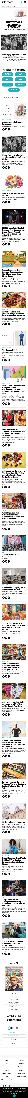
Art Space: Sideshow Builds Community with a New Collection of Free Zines (13, 704)
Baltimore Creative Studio (6, 1080)
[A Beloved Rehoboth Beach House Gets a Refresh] (14, 576)
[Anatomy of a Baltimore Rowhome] (14, 16)
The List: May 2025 (10, 555)
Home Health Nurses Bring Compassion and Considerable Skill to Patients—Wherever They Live (13, 390)
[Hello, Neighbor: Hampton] (14, 811)
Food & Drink (5, 309)
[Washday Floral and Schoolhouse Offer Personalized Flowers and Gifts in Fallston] (14, 501)
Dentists (7, 79)
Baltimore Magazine (13, 2)
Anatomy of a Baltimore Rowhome (14, 25)
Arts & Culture (5, 225)
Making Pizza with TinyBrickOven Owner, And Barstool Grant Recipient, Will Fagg (13, 432)
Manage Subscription (14, 1003)
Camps (20, 74)
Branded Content (21, 1073)
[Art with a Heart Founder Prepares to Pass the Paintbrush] (14, 930)
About (6, 1060)
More (12, 90)
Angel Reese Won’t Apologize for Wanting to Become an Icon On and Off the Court (13, 903)
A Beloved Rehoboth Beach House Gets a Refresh (13, 588)
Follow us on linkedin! (16, 1020)
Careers (6, 1063)
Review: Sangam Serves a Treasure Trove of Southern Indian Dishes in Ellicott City (14, 785)
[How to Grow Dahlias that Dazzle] (14, 182)
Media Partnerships (6, 1073)
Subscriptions (7, 1067)
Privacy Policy (21, 1067)
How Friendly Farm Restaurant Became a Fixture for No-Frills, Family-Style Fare (11, 667)
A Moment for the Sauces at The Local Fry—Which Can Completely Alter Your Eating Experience (14, 474)
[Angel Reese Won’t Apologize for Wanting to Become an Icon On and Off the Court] (14, 888)
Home (3, 6)
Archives (7, 6)
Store (7, 1076)
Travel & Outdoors (6, 191)
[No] (26, 1092)
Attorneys (8, 74)
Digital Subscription (14, 1000)
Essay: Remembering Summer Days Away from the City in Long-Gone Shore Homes (12, 273)
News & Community (6, 119)
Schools (20, 84)
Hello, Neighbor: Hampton (13, 822)
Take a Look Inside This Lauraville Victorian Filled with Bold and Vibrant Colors (13, 626)
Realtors (7, 84)
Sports (3, 897)
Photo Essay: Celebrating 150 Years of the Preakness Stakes (14, 55)
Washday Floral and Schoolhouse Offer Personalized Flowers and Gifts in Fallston (13, 516)
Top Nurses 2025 (9, 350)
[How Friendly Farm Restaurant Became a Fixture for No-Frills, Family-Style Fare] (14, 652)
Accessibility (21, 1070)
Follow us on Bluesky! (14, 1020)
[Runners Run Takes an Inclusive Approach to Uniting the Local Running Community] (14, 729)
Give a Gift (14, 996)
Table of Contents (14, 1006)
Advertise (7, 1070)
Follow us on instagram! (19, 1020)
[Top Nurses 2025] (14, 338)
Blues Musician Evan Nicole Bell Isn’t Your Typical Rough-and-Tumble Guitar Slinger (14, 861)
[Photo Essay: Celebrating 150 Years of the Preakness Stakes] (14, 42)
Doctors (20, 79)
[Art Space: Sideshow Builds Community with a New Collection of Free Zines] (14, 691)
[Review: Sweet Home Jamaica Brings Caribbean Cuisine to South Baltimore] (14, 300)
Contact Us (21, 1060)
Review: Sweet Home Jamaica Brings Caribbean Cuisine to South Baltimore (13, 314)
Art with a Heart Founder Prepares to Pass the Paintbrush (13, 943)
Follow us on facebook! (8, 1020)
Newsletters (14, 1009)
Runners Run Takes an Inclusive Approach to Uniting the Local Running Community (13, 743)
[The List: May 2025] (14, 543)
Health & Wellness (6, 347)
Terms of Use (21, 1063)
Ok (14, 1095)
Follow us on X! (11, 1020)
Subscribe (14, 993)
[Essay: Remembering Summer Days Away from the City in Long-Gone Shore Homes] (14, 259)
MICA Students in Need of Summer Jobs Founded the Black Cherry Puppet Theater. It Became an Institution (13, 232)
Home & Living (14, 19)
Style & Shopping (6, 510)
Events (3, 552)
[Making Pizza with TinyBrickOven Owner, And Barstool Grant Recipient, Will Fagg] (14, 418)
